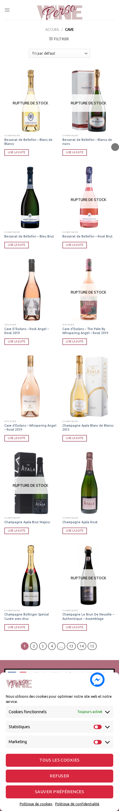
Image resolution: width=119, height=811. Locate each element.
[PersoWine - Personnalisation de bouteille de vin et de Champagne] (59, 10)
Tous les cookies (59, 760)
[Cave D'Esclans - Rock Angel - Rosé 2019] (30, 289)
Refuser (59, 775)
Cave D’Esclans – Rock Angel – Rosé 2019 (26, 331)
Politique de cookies (36, 804)
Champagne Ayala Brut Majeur (27, 522)
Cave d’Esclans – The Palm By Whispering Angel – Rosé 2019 (85, 331)
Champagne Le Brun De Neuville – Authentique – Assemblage (88, 616)
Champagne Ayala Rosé (80, 522)
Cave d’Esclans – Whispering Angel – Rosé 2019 (30, 427)
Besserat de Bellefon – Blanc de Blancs (28, 141)
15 (92, 646)
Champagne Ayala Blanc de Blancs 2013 (88, 427)
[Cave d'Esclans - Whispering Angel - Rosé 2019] (30, 386)
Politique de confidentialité (77, 804)
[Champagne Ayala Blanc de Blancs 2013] (88, 386)
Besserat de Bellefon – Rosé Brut (87, 236)
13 (71, 646)
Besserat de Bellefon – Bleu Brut (29, 236)
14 (82, 646)
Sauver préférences (59, 791)
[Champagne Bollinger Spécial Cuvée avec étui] (30, 575)
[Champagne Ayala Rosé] (88, 483)
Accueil (52, 29)
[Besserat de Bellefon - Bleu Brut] (30, 197)
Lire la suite (16, 152)
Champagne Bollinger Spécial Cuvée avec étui (26, 616)
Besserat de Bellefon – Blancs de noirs (87, 141)
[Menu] (7, 10)
